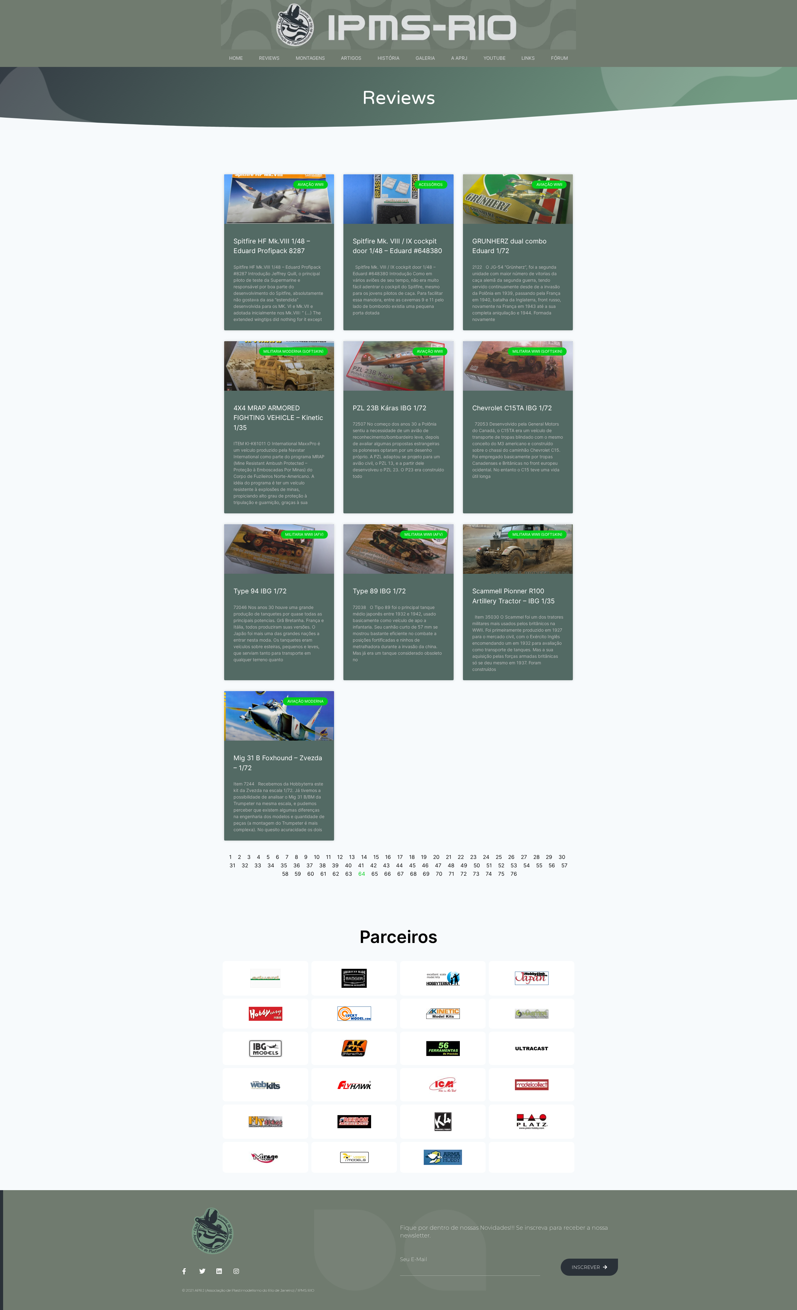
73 (476, 874)
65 (374, 874)
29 (549, 857)
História (388, 58)
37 (309, 865)
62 (335, 874)
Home (236, 58)
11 (328, 857)
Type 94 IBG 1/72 (260, 591)
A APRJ (459, 58)
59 (298, 874)
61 (323, 874)
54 (526, 865)
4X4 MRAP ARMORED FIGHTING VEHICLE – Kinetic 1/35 (278, 417)
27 (524, 857)
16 (388, 857)
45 (412, 865)
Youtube (494, 58)
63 (348, 874)
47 (438, 865)
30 (562, 857)
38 (322, 865)
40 (348, 865)
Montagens (310, 58)
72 (463, 874)
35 (284, 865)
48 (451, 865)
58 (285, 874)
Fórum (559, 58)
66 (387, 874)
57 (564, 865)
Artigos (351, 58)
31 (232, 865)
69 (426, 874)
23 (473, 857)
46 (425, 865)
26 (511, 857)
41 (361, 865)
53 (514, 865)
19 (424, 857)
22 (461, 857)
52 (501, 865)
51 (489, 865)
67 (400, 874)
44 (399, 865)
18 (412, 857)
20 (436, 857)
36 (296, 865)
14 (364, 857)
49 (463, 865)
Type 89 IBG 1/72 (379, 591)
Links (528, 58)
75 (501, 874)
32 (245, 865)
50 (477, 865)
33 (257, 865)
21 (448, 857)
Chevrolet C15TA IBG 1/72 (512, 408)
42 (373, 865)
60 (310, 874)
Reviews (269, 58)
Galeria (425, 58)
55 (539, 865)
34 (270, 865)
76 (514, 874)
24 (486, 857)
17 (400, 857)
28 (536, 857)
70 (439, 874)
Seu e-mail (413, 1259)
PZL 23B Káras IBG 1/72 (390, 408)
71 (451, 874)
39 (335, 865)
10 (317, 857)
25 (499, 857)
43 (386, 865)
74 (489, 874)
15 (376, 857)
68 (413, 874)
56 (552, 865)
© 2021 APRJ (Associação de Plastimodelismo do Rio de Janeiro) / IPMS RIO (248, 1290)
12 (340, 857)
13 (352, 857)
